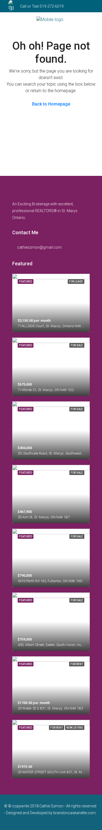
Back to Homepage (51, 104)
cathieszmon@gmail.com (39, 247)
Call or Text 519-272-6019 (42, 6)
